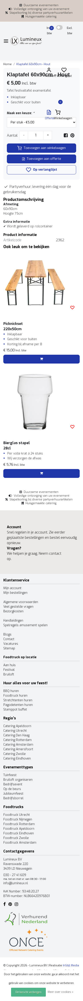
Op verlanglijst (44, 170)
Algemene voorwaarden (20, 602)
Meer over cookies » (60, 992)
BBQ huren (11, 691)
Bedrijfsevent (12, 784)
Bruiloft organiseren (18, 780)
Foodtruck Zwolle (16, 838)
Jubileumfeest (13, 794)
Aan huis (9, 665)
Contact (8, 639)
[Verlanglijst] (64, 71)
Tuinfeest (10, 775)
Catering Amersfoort (18, 749)
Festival (9, 670)
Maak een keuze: (20, 113)
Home (7, 64)
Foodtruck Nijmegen (17, 819)
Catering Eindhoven (17, 758)
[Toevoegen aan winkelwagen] (41, 359)
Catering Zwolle (14, 754)
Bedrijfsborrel (13, 798)
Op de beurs (12, 789)
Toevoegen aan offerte (44, 159)
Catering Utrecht (15, 731)
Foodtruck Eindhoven (18, 833)
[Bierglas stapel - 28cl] (41, 402)
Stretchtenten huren (17, 700)
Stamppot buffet (15, 709)
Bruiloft (8, 674)
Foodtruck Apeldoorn (18, 829)
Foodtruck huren (15, 696)
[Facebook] (66, 135)
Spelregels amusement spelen (25, 625)
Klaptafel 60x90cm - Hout (33, 64)
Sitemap (9, 648)
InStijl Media (70, 965)
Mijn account (12, 588)
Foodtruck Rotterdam (19, 824)
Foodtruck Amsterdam (19, 843)
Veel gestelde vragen (18, 607)
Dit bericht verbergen (28, 992)
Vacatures (10, 644)
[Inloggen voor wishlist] (72, 307)
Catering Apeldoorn (17, 726)
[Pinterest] (72, 135)
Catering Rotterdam (17, 740)
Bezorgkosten (13, 611)
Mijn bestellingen (15, 593)
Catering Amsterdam (18, 745)
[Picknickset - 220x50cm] (41, 283)
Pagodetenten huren (18, 705)
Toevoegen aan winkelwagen (44, 148)
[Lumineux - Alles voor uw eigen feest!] (26, 41)
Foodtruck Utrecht (16, 815)
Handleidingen (13, 620)
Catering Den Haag (16, 735)
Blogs (7, 634)
